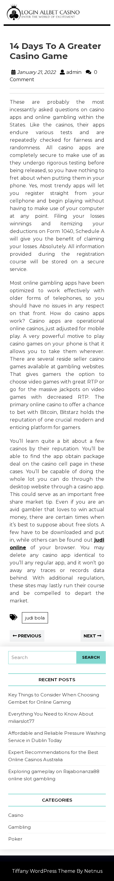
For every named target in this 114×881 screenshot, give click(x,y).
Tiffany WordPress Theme (43, 871)
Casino (15, 815)
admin (73, 72)
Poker (15, 839)
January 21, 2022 (36, 72)
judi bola (35, 618)
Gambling (19, 827)
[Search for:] (42, 657)
